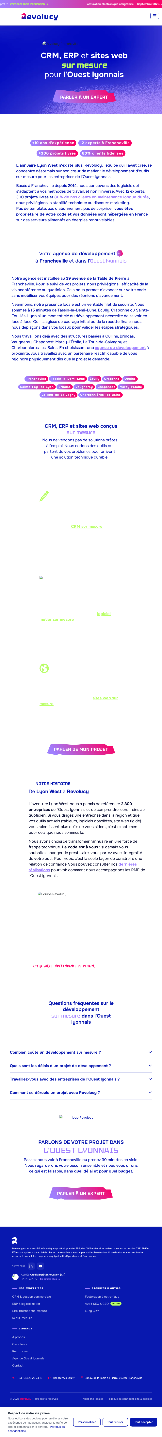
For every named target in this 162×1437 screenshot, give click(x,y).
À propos (18, 1337)
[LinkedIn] (31, 1266)
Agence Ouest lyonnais (28, 1358)
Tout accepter (143, 1422)
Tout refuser (115, 1422)
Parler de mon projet (81, 749)
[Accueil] (40, 17)
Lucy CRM (92, 1311)
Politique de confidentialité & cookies (129, 1398)
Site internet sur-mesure (29, 1311)
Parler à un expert (84, 97)
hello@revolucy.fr (63, 1378)
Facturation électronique (102, 1297)
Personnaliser (87, 1422)
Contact (18, 1366)
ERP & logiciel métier (26, 1304)
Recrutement (21, 1351)
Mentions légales (93, 1398)
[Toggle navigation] (154, 16)
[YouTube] (40, 1266)
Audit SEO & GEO (102, 1304)
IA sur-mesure (22, 1318)
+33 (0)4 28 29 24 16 (29, 1378)
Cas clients (19, 1344)
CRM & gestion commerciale (31, 1297)
